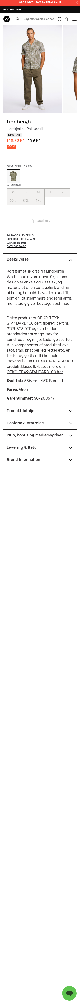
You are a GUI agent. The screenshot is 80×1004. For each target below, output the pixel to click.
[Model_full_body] (32, 69)
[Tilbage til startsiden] (6, 19)
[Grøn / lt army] (13, 176)
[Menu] (74, 19)
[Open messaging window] (69, 993)
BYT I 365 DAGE (12, 10)
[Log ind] (59, 19)
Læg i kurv (43, 221)
